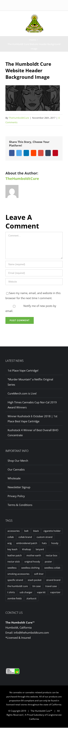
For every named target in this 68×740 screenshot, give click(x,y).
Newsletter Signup (19, 487)
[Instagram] (36, 651)
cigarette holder (52, 530)
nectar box (51, 555)
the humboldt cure (17, 586)
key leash (12, 549)
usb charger (26, 592)
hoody (54, 543)
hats (44, 543)
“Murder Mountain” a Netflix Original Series (30, 381)
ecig (9, 543)
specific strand (15, 580)
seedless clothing (30, 567)
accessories (13, 530)
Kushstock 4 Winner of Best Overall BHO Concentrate (33, 432)
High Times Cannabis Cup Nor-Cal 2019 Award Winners (32, 404)
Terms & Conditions (20, 505)
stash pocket (35, 580)
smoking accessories (18, 573)
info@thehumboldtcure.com (31, 632)
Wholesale (14, 478)
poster (48, 561)
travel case (51, 586)
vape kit (41, 592)
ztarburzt (31, 598)
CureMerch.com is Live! (22, 393)
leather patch (14, 555)
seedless (12, 567)
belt (26, 530)
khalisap (26, 549)
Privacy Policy (16, 496)
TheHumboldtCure (19, 117)
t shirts (11, 592)
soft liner (39, 573)
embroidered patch (26, 543)
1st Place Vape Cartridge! (23, 370)
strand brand (53, 580)
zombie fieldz (14, 598)
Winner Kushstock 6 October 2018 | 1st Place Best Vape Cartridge (32, 418)
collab (10, 537)
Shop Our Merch (18, 460)
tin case (36, 586)
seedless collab (52, 567)
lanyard (40, 549)
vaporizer (55, 592)
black (36, 530)
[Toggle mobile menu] (48, 18)
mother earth (33, 555)
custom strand (44, 537)
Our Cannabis (16, 469)
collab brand (25, 537)
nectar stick (13, 561)
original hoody (32, 561)
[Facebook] (31, 651)
